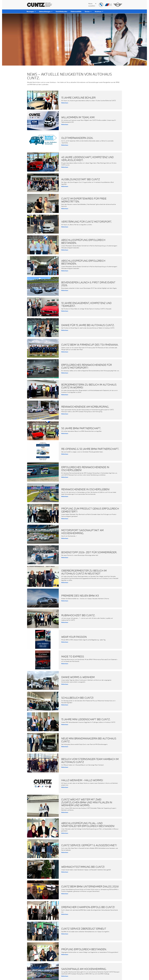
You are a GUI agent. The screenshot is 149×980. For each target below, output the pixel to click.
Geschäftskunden (61, 11)
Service (87, 11)
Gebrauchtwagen (45, 11)
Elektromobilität (76, 11)
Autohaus (98, 11)
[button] (92, 5)
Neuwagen (30, 11)
